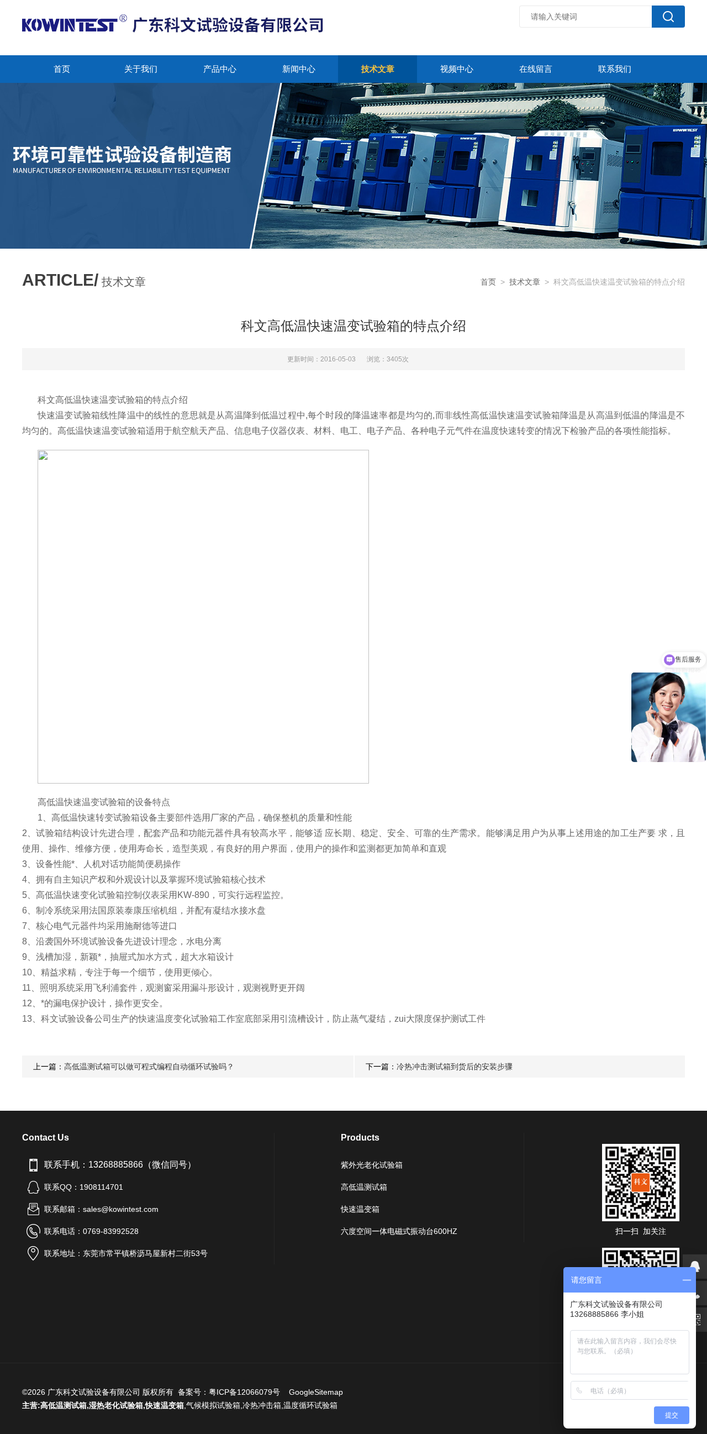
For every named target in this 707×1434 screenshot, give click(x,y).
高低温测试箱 (364, 1187)
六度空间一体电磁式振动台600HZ (399, 1231)
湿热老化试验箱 (116, 1405)
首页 (62, 68)
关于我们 (140, 68)
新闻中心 (298, 68)
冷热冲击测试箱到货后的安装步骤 (455, 1066)
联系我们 (614, 68)
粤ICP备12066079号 (244, 1392)
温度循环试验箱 (310, 1405)
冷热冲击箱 (261, 1405)
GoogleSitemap (316, 1392)
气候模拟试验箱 (213, 1405)
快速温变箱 (360, 1209)
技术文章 (377, 68)
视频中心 (456, 68)
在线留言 (535, 68)
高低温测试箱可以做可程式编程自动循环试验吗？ (149, 1066)
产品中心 (219, 68)
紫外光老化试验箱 (372, 1164)
